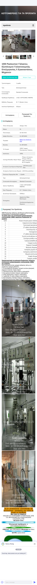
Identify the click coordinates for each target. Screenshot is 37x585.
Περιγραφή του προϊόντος (27, 115)
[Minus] (35, 544)
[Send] (34, 582)
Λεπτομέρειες (10, 115)
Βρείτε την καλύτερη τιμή (10, 77)
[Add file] (2, 582)
